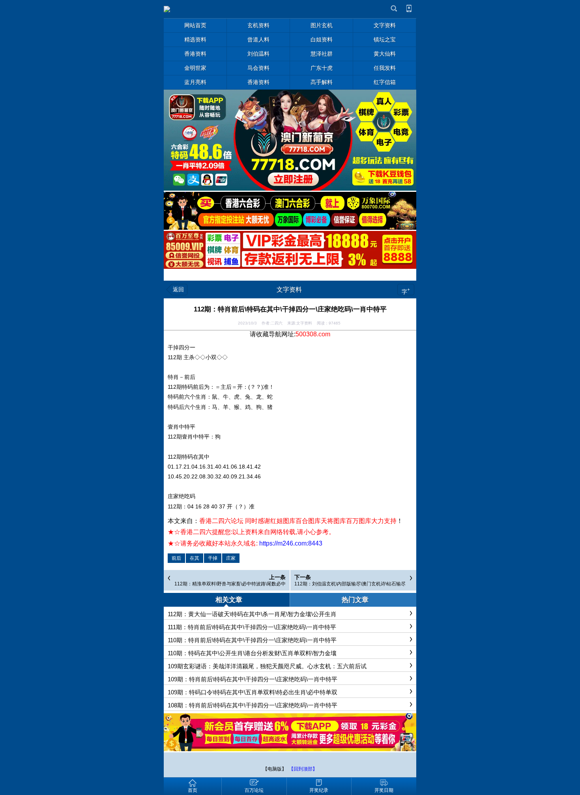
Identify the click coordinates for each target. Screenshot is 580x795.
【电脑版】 (274, 769)
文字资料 (289, 289)
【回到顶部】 (303, 769)
